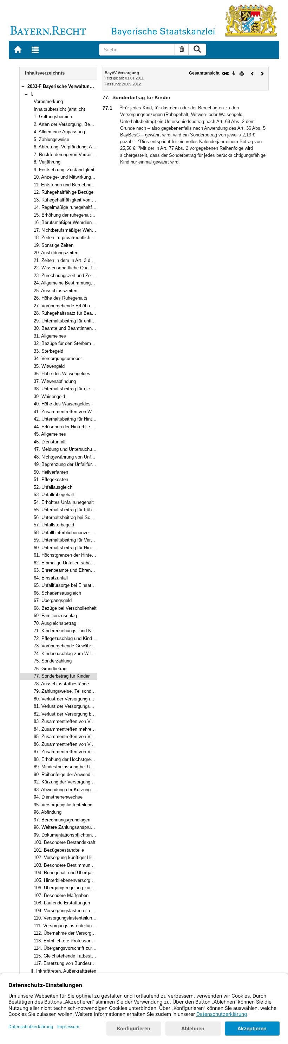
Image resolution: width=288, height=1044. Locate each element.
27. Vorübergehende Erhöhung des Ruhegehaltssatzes (89, 305)
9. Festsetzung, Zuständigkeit (64, 169)
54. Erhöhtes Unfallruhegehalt (64, 502)
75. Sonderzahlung (53, 661)
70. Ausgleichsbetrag (55, 623)
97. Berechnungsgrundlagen (62, 819)
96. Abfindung (47, 812)
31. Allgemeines (50, 336)
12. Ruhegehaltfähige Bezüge (63, 192)
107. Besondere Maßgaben (61, 895)
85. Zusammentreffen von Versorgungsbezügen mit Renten (93, 736)
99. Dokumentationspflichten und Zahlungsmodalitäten (89, 835)
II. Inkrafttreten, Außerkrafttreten (63, 971)
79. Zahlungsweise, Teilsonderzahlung (72, 691)
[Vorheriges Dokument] (252, 73)
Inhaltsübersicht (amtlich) (59, 109)
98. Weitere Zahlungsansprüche (66, 827)
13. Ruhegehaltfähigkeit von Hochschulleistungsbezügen (91, 200)
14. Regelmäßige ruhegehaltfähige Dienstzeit (79, 207)
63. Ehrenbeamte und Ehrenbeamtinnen (74, 570)
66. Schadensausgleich (57, 593)
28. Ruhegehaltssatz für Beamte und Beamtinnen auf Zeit (92, 313)
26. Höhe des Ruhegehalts (60, 298)
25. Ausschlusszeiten (55, 290)
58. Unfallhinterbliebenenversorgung (70, 532)
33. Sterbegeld (48, 351)
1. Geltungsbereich (53, 116)
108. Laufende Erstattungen (62, 902)
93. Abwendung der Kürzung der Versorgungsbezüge (87, 789)
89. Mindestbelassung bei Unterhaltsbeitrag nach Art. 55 (91, 766)
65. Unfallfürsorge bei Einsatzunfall (69, 585)
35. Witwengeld (49, 366)
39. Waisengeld (49, 396)
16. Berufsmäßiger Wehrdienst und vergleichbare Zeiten (90, 222)
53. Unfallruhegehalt (54, 494)
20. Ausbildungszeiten (56, 252)
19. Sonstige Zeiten (53, 245)
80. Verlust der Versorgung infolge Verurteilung (80, 699)
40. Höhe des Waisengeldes (62, 403)
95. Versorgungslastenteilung (63, 804)
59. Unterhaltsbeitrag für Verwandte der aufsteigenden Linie (93, 540)
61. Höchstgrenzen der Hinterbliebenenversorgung (84, 555)
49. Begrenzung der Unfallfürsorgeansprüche (79, 464)
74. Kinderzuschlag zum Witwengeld (70, 653)
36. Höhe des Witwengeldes (62, 373)
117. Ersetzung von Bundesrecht (67, 963)
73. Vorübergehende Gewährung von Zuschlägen (83, 645)
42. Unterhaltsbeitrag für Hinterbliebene (73, 419)
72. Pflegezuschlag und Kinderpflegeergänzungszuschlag (92, 638)
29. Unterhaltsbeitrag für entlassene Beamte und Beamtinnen (96, 321)
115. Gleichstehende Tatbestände (68, 956)
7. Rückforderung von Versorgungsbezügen (77, 154)
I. (32, 94)
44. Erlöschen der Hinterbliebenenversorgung (79, 426)
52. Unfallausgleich (53, 487)
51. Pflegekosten (51, 479)
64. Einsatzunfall (51, 578)
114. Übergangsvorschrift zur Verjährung (74, 948)
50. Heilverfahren (51, 472)
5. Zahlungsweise (51, 139)
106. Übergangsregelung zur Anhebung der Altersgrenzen (91, 887)
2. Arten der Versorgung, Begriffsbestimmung (79, 124)
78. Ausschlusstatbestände (61, 683)
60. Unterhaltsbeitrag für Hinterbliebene (73, 547)
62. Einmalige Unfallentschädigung (69, 562)
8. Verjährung (47, 162)
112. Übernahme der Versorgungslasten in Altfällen (85, 933)
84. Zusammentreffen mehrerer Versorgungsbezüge (86, 729)
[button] (23, 86)
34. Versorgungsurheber (58, 358)
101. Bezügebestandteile (59, 850)
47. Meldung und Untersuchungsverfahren (76, 449)
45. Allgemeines (50, 434)
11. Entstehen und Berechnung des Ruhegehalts (83, 184)
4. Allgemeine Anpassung (59, 131)
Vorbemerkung (48, 101)
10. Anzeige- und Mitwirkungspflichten (72, 177)
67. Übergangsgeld (53, 600)
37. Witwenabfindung (55, 381)
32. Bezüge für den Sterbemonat (67, 343)
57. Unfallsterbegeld (54, 524)
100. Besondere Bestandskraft (65, 842)
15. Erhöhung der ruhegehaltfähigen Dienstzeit (80, 215)
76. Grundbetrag (50, 668)
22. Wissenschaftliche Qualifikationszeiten (77, 267)
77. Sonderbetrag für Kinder (62, 676)
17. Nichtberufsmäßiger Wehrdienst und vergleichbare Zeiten (95, 230)
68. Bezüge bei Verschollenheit (65, 608)
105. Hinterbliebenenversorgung (66, 880)
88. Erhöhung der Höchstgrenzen (67, 759)
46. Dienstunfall (49, 441)
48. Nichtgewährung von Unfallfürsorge (73, 457)
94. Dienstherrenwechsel (59, 797)
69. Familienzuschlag (55, 615)
